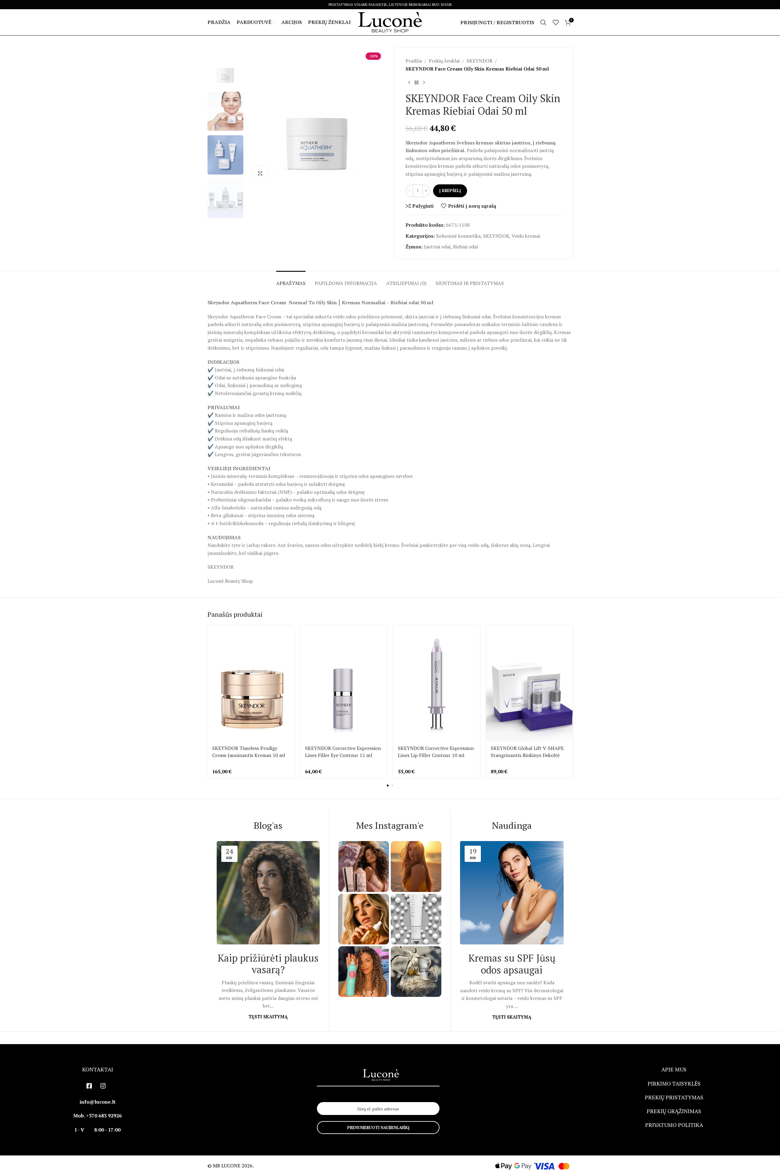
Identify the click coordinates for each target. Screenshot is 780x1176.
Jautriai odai (437, 246)
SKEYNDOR (479, 60)
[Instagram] (103, 1086)
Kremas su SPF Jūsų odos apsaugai (511, 963)
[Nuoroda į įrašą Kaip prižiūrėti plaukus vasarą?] (268, 892)
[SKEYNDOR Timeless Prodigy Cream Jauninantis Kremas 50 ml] (250, 683)
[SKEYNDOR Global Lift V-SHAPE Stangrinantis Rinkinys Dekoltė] (529, 683)
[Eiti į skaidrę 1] (388, 785)
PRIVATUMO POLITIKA (674, 1124)
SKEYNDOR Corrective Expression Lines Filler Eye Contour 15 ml (343, 751)
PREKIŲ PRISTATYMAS (674, 1097)
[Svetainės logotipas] (390, 21)
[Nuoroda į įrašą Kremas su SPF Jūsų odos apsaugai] (511, 892)
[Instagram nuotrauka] (363, 866)
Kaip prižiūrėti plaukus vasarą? (268, 963)
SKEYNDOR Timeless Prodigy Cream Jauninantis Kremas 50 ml (248, 751)
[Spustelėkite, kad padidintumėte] (260, 173)
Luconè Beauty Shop (230, 581)
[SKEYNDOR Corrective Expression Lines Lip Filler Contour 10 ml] (436, 683)
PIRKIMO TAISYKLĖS (674, 1083)
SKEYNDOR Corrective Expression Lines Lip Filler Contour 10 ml (436, 751)
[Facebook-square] (89, 1086)
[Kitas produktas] (424, 82)
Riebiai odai (465, 246)
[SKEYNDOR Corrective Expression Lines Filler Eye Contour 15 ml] (343, 683)
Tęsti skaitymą (268, 1017)
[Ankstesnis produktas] (409, 82)
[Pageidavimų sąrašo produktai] (556, 22)
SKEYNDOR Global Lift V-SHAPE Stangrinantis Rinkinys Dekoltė (527, 751)
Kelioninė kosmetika (458, 236)
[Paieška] (543, 22)
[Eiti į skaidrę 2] (393, 785)
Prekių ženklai (444, 60)
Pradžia (413, 60)
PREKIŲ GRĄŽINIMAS (674, 1111)
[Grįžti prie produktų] (416, 82)
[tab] (291, 280)
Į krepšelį (450, 190)
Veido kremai (526, 236)
